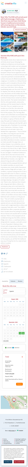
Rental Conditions (20, 440)
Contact (17, 443)
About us (5, 440)
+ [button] (25, 404)
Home (5, 439)
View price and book (20, 29)
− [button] (25, 407)
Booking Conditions (20, 439)
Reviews (20, 281)
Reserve (19, 384)
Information (6, 442)
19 (20, 333)
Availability (5, 281)
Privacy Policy (19, 442)
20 (23, 333)
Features (13, 281)
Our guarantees (7, 443)
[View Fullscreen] (25, 398)
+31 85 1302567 (15, 426)
